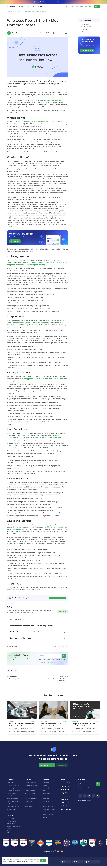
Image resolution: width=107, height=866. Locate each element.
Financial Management (13, 790)
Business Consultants (31, 790)
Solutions (27, 6)
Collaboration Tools (12, 801)
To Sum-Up (84, 29)
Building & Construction (31, 785)
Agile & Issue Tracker (12, 798)
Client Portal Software (13, 806)
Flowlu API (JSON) (47, 788)
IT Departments (29, 788)
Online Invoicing (11, 793)
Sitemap (45, 817)
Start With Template (87, 50)
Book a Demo (83, 6)
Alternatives (46, 801)
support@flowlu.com (84, 801)
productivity (12, 670)
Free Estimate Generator (49, 812)
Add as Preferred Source (58, 598)
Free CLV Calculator (48, 814)
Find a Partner (65, 786)
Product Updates (47, 796)
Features (21, 6)
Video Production (29, 806)
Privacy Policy (65, 799)
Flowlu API (45, 785)
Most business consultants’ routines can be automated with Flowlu (31, 485)
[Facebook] (62, 646)
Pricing (42, 6)
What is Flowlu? (85, 24)
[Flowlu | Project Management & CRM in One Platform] (11, 6)
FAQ (82, 32)
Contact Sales (75, 6)
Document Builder (12, 809)
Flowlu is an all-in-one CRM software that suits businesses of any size (32, 122)
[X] (59, 646)
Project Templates (48, 806)
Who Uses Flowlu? (86, 27)
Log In (90, 6)
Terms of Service (66, 796)
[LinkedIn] (66, 646)
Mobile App (46, 798)
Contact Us (64, 806)
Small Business (29, 801)
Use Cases (45, 804)
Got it (43, 860)
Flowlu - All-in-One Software (13, 11)
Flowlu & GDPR (65, 803)
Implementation (66, 789)
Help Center (62, 611)
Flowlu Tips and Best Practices (39, 11)
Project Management (13, 785)
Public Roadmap (66, 809)
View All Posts (13, 646)
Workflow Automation (13, 812)
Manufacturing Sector (31, 798)
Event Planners (29, 804)
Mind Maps (10, 804)
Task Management (12, 788)
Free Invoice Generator (49, 809)
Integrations (64, 793)
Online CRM (10, 782)
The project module (14, 451)
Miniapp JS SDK (11, 819)
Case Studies (46, 793)
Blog (44, 790)
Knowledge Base (11, 796)
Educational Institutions (31, 796)
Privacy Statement (51, 662)
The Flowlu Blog (26, 11)
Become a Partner (66, 783)
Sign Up (97, 6)
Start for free (15, 241)
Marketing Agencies (30, 782)
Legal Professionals (30, 793)
